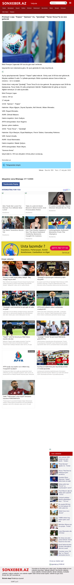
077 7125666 (28, 179)
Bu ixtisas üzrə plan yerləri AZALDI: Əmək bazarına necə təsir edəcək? (65, 539)
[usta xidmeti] (36, 248)
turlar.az (61, 564)
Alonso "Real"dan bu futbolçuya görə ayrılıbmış (65, 472)
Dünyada (63, 8)
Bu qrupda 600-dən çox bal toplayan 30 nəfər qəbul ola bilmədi (64, 506)
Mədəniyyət (37, 8)
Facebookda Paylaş (10, 184)
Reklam (12, 12)
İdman (51, 8)
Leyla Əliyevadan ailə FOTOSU (65, 532)
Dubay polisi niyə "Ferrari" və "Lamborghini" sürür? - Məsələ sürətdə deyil (60, 485)
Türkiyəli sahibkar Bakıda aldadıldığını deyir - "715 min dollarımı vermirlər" (65, 499)
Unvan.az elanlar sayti (56, 561)
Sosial (4, 8)
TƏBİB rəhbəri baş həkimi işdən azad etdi (64, 519)
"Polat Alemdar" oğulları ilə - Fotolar (64, 465)
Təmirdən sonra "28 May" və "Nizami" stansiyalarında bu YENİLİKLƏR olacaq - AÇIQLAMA (61, 553)
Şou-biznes (45, 8)
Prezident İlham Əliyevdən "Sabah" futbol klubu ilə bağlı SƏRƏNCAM (65, 479)
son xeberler (24, 573)
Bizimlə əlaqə (6, 578)
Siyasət (17, 8)
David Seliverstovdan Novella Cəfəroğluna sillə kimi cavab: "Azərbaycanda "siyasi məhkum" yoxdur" (60, 546)
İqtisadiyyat (11, 8)
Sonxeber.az (6, 160)
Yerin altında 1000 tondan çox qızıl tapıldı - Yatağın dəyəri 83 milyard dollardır (60, 459)
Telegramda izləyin (13, 165)
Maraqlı (57, 8)
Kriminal (29, 8)
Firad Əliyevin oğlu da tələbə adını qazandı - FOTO (65, 492)
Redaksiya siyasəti (18, 578)
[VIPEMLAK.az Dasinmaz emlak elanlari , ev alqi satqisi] (54, 564)
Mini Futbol (5, 12)
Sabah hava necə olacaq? (64, 512)
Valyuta (34, 3)
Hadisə (23, 8)
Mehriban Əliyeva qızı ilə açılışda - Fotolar (65, 525)
